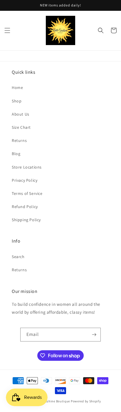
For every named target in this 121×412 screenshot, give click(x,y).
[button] (7, 30)
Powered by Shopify (86, 401)
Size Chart (21, 127)
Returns (19, 140)
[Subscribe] (94, 334)
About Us (20, 114)
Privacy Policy (24, 180)
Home (17, 87)
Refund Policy (25, 206)
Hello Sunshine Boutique (51, 401)
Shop (16, 101)
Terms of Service (27, 193)
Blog (16, 153)
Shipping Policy (26, 219)
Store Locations (27, 167)
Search (18, 256)
